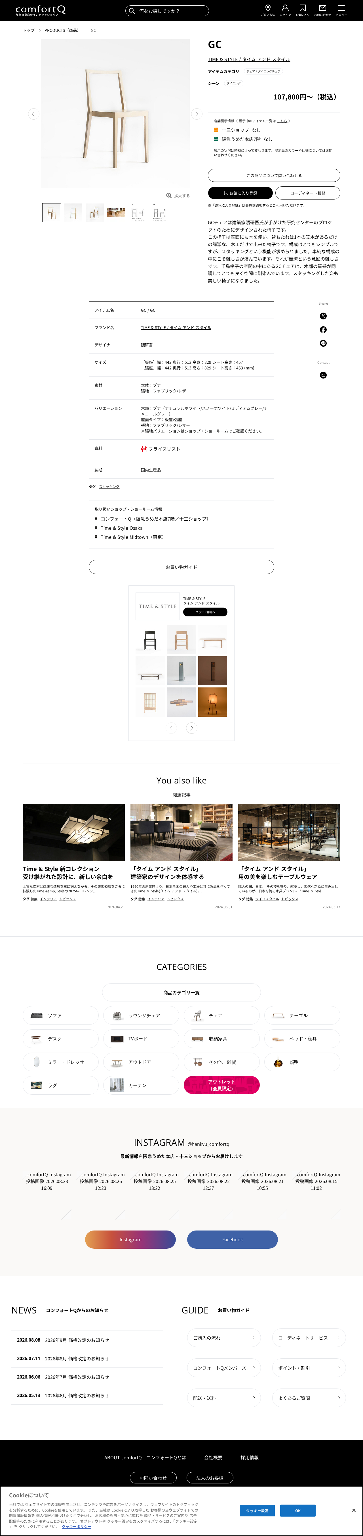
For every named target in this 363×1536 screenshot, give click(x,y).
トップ (29, 30)
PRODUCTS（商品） (63, 30)
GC (93, 30)
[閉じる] (354, 1510)
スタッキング (109, 486)
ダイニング (234, 83)
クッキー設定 (257, 1510)
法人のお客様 (209, 1478)
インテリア (48, 898)
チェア (263, 71)
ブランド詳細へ (205, 612)
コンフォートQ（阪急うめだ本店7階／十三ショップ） (156, 518)
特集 (34, 898)
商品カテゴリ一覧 (181, 992)
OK (298, 1510)
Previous (33, 114)
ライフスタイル (267, 898)
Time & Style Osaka (122, 527)
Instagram (131, 1239)
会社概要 (213, 1457)
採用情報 (249, 1457)
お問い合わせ (153, 1478)
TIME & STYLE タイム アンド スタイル (249, 59)
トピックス (67, 898)
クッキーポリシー (76, 1526)
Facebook (232, 1239)
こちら (282, 120)
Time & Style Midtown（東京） (133, 536)
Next (196, 114)
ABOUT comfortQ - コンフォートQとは (145, 1457)
